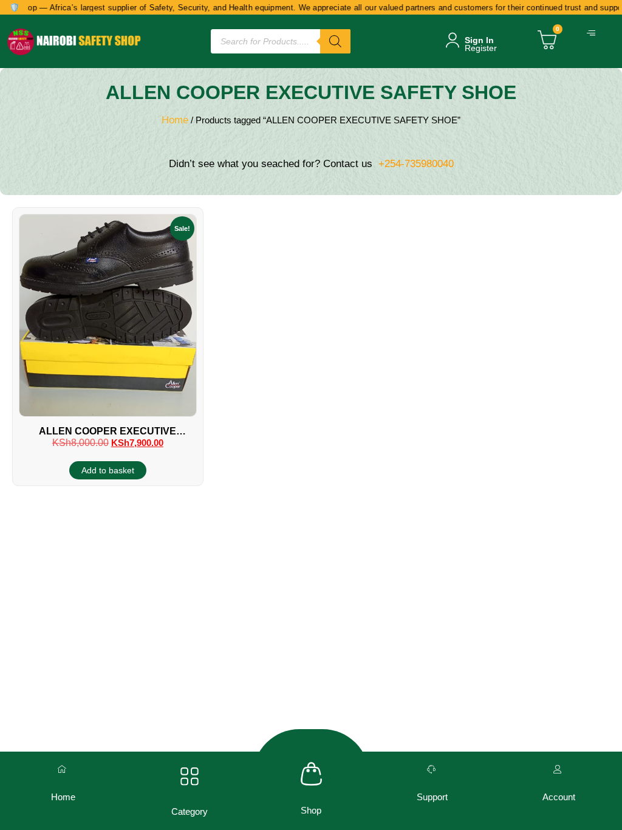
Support (432, 797)
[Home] (63, 769)
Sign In (479, 40)
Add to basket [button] (107, 470)
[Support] (432, 769)
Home (175, 120)
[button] (592, 33)
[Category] (189, 776)
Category (189, 811)
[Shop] (311, 774)
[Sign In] (452, 40)
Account (558, 797)
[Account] (558, 769)
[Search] (335, 41)
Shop (311, 810)
